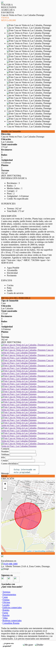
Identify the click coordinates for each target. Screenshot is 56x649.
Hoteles (5, 610)
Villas (5, 618)
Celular (4, 460)
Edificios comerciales (12, 607)
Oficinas (6, 602)
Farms (5, 612)
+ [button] (5, 484)
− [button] (5, 488)
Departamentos (9, 594)
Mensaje (5, 473)
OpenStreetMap (39, 551)
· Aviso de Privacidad (10, 572)
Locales (5, 605)
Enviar (4, 476)
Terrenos (6, 592)
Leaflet (29, 551)
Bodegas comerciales (12, 620)
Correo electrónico (9, 463)
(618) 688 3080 (10, 564)
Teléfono (5, 454)
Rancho (5, 615)
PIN (3, 457)
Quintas (5, 599)
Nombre (5, 451)
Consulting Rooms (10, 623)
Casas (5, 597)
